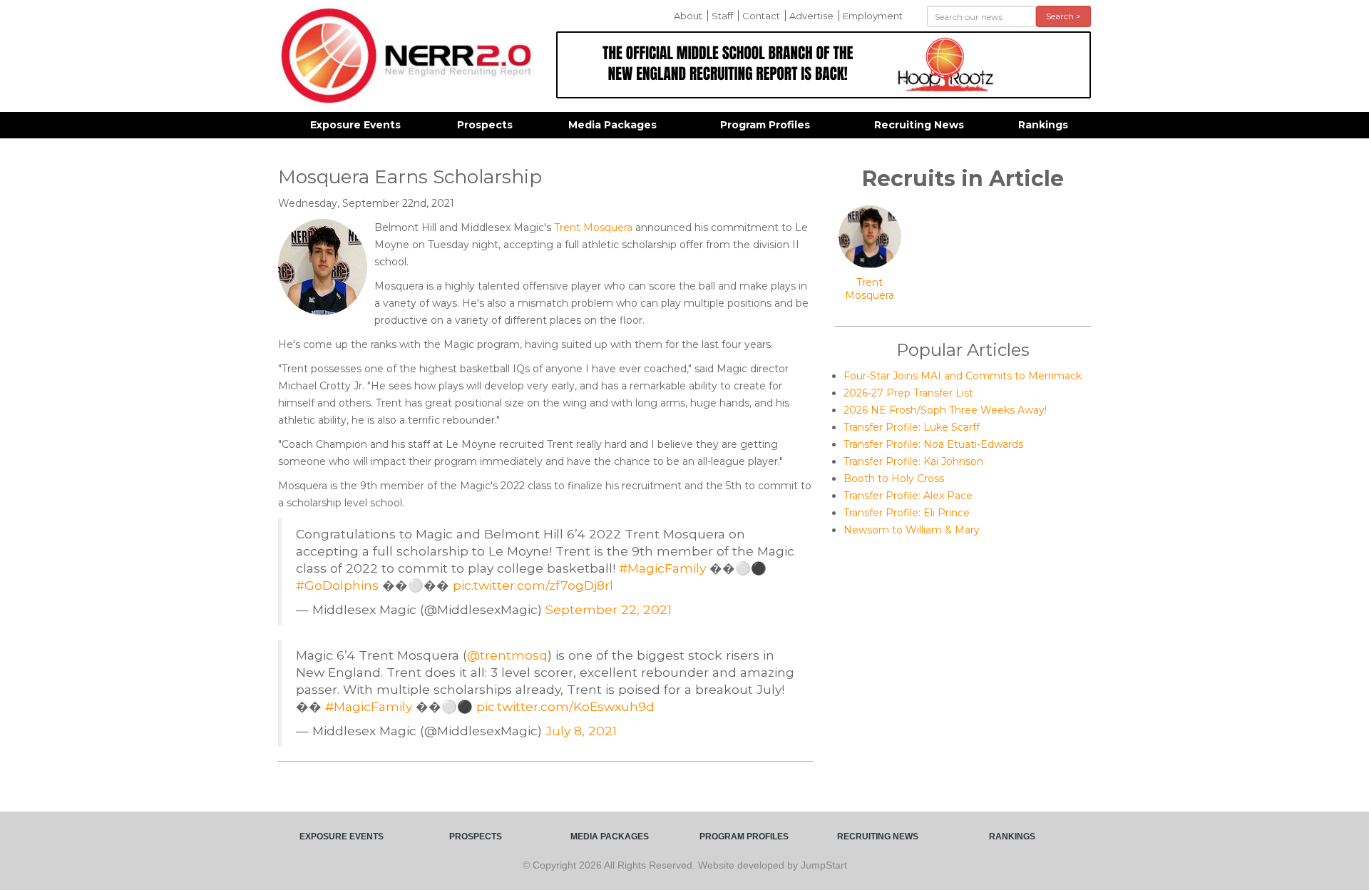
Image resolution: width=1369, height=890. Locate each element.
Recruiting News (919, 124)
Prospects (485, 124)
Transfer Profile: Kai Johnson (913, 461)
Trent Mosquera (593, 227)
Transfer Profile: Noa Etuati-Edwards (933, 444)
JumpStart (824, 865)
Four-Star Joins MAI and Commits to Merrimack (963, 375)
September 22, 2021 (608, 609)
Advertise (811, 15)
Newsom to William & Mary (912, 529)
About (688, 15)
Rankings (1043, 124)
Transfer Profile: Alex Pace (908, 495)
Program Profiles (765, 124)
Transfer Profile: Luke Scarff (912, 427)
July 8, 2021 (581, 730)
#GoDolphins (337, 585)
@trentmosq (507, 655)
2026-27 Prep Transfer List (908, 393)
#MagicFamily (662, 568)
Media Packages (612, 124)
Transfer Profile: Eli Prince (907, 512)
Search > (1063, 16)
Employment (873, 15)
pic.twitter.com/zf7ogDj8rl (533, 585)
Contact (761, 15)
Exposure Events (355, 124)
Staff (722, 15)
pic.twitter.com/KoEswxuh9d (565, 706)
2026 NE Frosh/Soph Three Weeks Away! (945, 410)
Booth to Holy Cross (894, 478)
